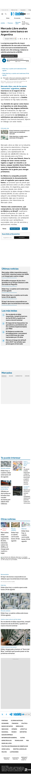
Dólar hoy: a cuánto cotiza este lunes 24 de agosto (6, 474)
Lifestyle (23, 729)
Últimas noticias (17, 720)
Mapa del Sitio (7, 743)
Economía (17, 18)
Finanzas (27, 18)
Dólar (8, 18)
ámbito (3, 23)
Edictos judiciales (19, 749)
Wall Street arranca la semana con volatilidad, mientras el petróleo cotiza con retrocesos (27, 496)
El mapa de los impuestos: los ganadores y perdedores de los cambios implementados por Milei (17, 326)
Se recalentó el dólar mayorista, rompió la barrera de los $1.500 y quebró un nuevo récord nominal (16, 317)
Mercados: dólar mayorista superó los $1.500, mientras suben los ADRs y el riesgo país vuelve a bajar (15, 274)
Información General (9, 737)
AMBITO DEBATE (24, 759)
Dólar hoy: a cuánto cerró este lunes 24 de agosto (15, 290)
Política (24, 723)
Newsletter (25, 714)
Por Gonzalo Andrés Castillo (8, 581)
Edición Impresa (7, 735)
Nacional (5, 732)
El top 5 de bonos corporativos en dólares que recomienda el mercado (19, 132)
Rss (27, 740)
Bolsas (11, 375)
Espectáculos (7, 740)
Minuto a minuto (4, 529)
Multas (4, 752)
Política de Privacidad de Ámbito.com (15, 746)
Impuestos (23, 10)
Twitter (2, 714)
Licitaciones (14, 752)
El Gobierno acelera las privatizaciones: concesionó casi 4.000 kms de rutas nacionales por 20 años (16, 334)
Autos (22, 737)
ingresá (28, 13)
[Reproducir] (4, 60)
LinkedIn (14, 714)
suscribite (23, 13)
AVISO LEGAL (6, 749)
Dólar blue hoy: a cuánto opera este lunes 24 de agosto (18, 137)
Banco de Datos (7, 726)
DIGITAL (7, 758)
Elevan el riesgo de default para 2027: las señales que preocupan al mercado (16, 342)
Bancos (25, 228)
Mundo (14, 732)
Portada (5, 720)
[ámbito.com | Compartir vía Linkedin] (24, 38)
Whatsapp (23, 714)
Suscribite (22, 237)
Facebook (6, 714)
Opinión (14, 729)
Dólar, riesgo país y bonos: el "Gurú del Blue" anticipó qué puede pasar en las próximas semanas (15, 651)
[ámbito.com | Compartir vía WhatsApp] (18, 38)
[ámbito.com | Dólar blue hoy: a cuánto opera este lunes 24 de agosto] (4, 138)
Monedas (4, 375)
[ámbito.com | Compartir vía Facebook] (20, 38)
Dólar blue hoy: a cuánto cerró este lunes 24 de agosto (15, 296)
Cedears (27, 375)
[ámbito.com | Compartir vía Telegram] (26, 38)
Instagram (10, 714)
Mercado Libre (18, 23)
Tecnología (19, 740)
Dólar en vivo (14, 10)
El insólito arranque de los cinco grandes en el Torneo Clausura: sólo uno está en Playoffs (15, 282)
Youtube (19, 714)
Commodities (18, 375)
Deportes (23, 732)
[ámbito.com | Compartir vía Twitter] (22, 38)
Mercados (19, 726)
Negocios (5, 729)
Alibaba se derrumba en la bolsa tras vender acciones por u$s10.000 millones (6, 497)
